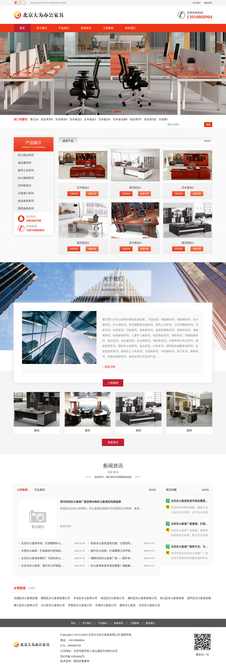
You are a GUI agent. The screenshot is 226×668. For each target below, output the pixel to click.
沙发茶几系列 (26, 193)
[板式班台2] (83, 220)
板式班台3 (188, 243)
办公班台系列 (26, 155)
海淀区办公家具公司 (112, 598)
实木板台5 (104, 119)
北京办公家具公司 (149, 605)
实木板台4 (61, 119)
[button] (108, 111)
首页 (22, 28)
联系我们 (208, 2)
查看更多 (113, 442)
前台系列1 (136, 119)
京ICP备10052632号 (72, 656)
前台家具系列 (26, 201)
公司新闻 (22, 490)
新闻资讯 (86, 28)
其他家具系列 (26, 208)
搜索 (208, 124)
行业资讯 (39, 490)
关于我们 (197, 2)
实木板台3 (90, 119)
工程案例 (108, 28)
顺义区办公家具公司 (26, 605)
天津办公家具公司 (105, 605)
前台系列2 (150, 119)
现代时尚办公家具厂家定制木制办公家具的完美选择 (90, 501)
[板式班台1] (135, 165)
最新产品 (68, 141)
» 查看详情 (108, 367)
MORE (207, 140)
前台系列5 (47, 119)
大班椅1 (163, 119)
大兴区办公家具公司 (53, 605)
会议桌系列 (24, 163)
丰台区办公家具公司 (85, 598)
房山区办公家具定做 (172, 598)
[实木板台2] (83, 165)
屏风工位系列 (26, 170)
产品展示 (64, 28)
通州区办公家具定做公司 (142, 598)
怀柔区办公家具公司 (80, 605)
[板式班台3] (187, 220)
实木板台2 (76, 119)
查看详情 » (66, 526)
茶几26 (34, 119)
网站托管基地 (81, 661)
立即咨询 (74, 193)
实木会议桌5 (120, 119)
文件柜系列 (24, 185)
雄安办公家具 (128, 605)
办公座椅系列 (26, 178)
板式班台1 (135, 187)
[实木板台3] (187, 165)
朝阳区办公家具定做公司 (55, 598)
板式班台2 (83, 243)
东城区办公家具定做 (26, 598)
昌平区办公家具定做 (199, 598)
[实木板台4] (135, 220)
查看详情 (92, 193)
